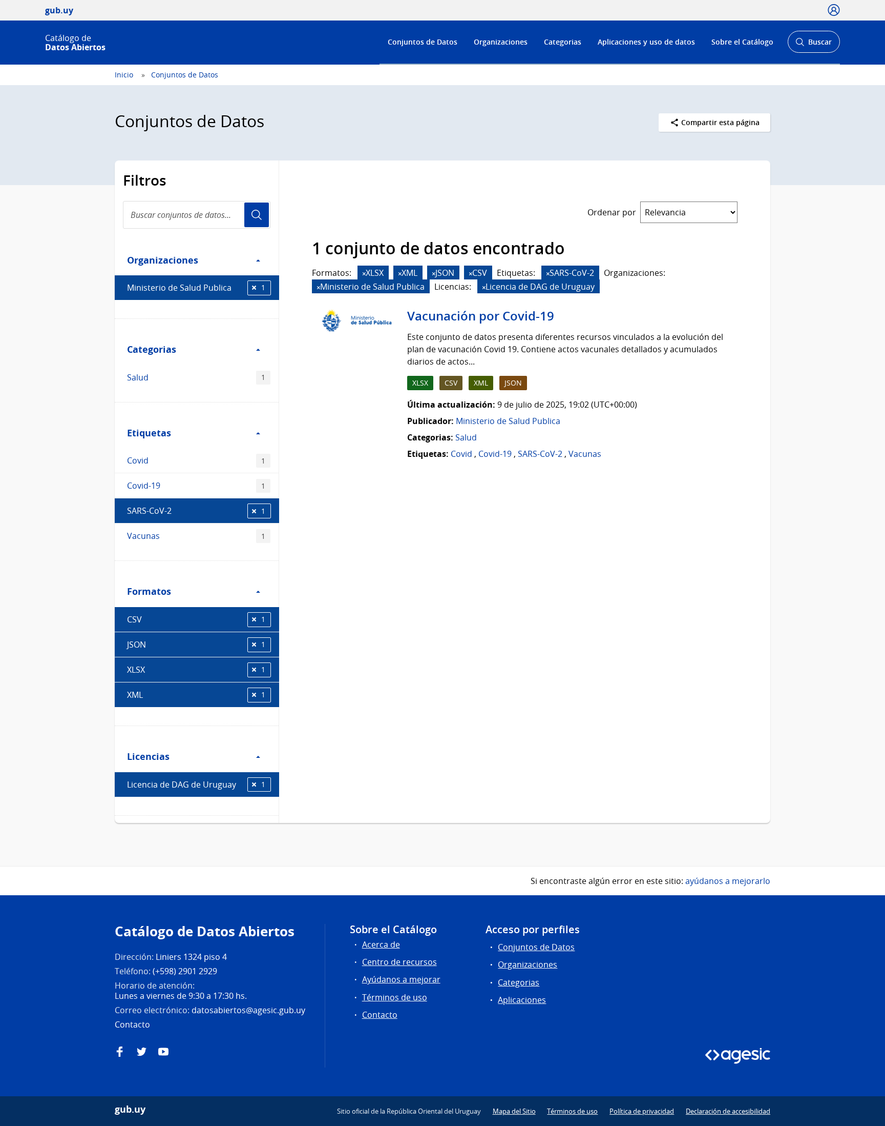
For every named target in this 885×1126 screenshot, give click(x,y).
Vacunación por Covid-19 (480, 316)
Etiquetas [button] (149, 432)
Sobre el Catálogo (742, 42)
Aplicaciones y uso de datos (646, 42)
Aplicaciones (522, 1000)
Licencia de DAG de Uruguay (196, 784)
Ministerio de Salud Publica (196, 287)
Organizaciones (501, 42)
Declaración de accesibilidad (728, 1111)
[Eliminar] (364, 273)
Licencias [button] (148, 756)
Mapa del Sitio (514, 1111)
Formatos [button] (149, 591)
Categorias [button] (151, 349)
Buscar (813, 45)
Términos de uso (394, 997)
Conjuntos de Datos (422, 42)
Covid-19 (196, 485)
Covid (196, 460)
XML (196, 694)
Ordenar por (611, 212)
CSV (196, 619)
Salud (196, 377)
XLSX (196, 669)
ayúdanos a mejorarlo (727, 881)
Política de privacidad (641, 1111)
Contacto (379, 1014)
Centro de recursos (399, 962)
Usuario (256, 215)
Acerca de (381, 944)
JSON (196, 644)
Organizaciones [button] (162, 260)
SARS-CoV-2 (196, 510)
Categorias (562, 42)
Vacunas (196, 535)
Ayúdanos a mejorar (401, 979)
